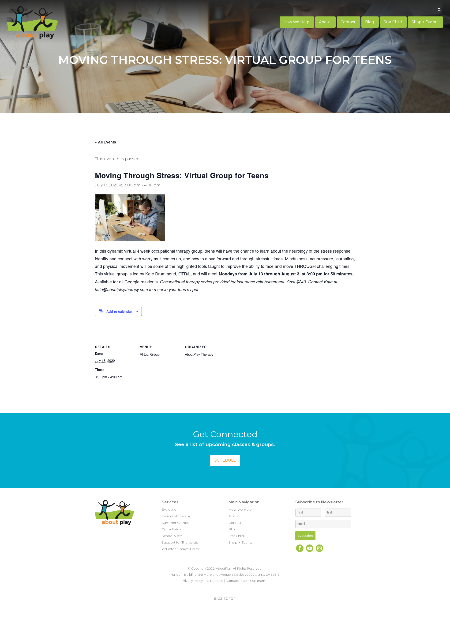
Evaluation (170, 509)
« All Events (105, 142)
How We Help (240, 509)
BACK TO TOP (225, 598)
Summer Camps (175, 523)
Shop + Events (240, 542)
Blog (232, 529)
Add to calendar (119, 311)
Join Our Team (254, 581)
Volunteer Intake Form (180, 549)
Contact (235, 523)
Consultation (172, 529)
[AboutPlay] (32, 22)
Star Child (236, 536)
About (234, 516)
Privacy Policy (192, 581)
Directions (214, 581)
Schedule (225, 460)
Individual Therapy (176, 516)
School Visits (172, 536)
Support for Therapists (180, 542)
